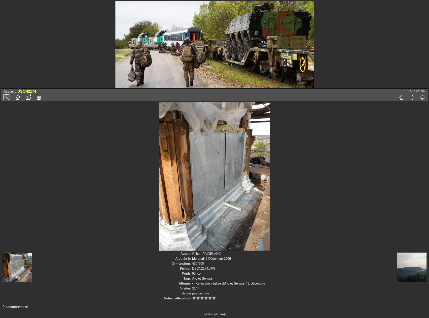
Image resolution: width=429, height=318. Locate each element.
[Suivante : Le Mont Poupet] (422, 97)
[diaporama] (18, 97)
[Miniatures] (401, 97)
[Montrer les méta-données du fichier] (28, 97)
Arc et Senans (202, 278)
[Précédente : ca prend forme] (412, 97)
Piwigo (222, 314)
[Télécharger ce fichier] (39, 97)
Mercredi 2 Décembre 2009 (211, 258)
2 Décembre (256, 283)
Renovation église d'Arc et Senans (220, 283)
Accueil (9, 91)
